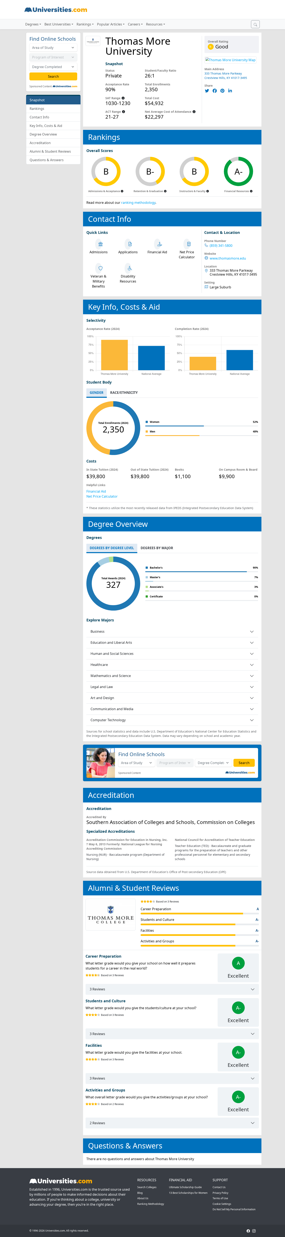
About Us (142, 1198)
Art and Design (102, 698)
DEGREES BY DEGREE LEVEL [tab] (112, 548)
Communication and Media (112, 709)
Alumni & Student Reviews (50, 151)
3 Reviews (97, 989)
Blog (140, 1193)
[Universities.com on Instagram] (254, 1230)
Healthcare (99, 664)
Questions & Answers (47, 160)
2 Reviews (97, 1123)
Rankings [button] (84, 24)
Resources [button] (154, 24)
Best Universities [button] (57, 24)
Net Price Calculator (102, 496)
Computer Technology (108, 720)
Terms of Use (220, 1198)
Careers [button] (134, 24)
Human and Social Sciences (112, 653)
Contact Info (39, 117)
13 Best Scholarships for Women (188, 1193)
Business (98, 631)
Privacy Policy (220, 1193)
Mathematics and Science (111, 675)
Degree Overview (43, 134)
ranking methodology (138, 202)
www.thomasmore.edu (228, 258)
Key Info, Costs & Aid (46, 125)
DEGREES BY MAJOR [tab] (157, 548)
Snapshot (37, 100)
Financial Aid (96, 491)
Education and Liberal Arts (111, 642)
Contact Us (219, 1187)
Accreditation (40, 143)
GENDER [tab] (96, 392)
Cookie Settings (222, 1204)
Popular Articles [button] (109, 24)
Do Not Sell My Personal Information (234, 1209)
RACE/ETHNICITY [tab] (124, 392)
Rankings (37, 108)
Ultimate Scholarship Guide (185, 1187)
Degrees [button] (32, 24)
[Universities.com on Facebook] (248, 1230)
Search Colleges (146, 1187)
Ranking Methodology (150, 1204)
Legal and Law (102, 686)
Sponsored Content (40, 86)
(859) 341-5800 (221, 246)
